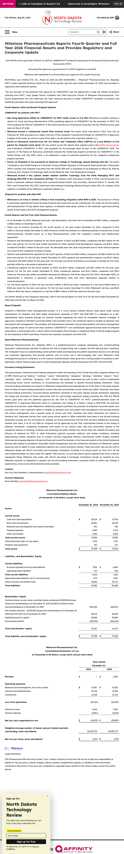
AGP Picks (7, 4)
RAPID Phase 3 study (109, 145)
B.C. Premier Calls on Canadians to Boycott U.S (34, 3)
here (95, 138)
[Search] (98, 32)
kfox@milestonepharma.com (57, 472)
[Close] (47, 796)
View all (118, 4)
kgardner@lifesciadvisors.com (33, 481)
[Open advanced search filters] (104, 32)
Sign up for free (26, 841)
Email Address (14, 831)
